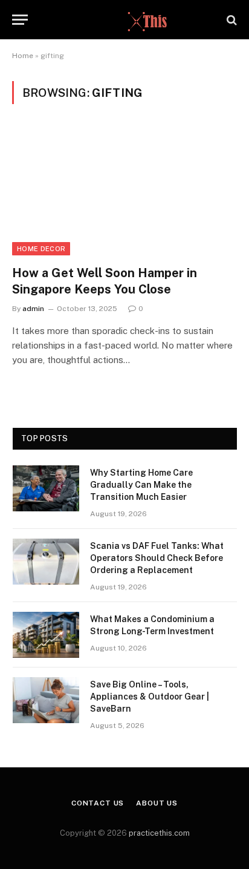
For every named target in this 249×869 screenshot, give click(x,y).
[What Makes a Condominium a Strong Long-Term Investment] (46, 635)
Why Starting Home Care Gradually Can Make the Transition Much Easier (141, 485)
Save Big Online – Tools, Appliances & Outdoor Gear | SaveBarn (149, 696)
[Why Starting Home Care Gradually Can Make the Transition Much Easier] (46, 488)
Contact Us (97, 803)
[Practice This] (124, 19)
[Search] (230, 19)
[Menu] (20, 19)
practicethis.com (159, 833)
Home (22, 55)
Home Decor (41, 248)
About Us (157, 803)
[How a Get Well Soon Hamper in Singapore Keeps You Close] (124, 191)
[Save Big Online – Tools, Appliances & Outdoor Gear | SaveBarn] (46, 700)
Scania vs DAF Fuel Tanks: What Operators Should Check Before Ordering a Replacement (157, 558)
